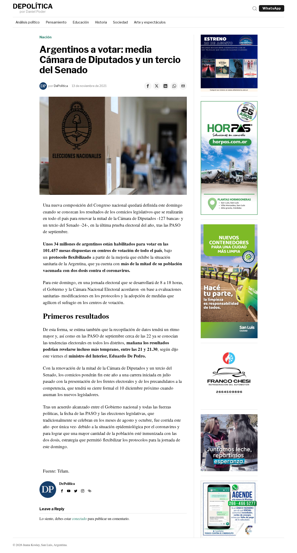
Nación (45, 37)
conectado (79, 518)
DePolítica (61, 86)
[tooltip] (148, 86)
